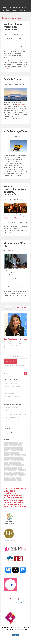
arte (17, 443)
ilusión (6, 462)
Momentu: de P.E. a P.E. (14, 244)
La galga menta (14, 417)
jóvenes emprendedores (17, 465)
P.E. (24, 163)
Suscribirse (10, 362)
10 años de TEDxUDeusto (11, 383)
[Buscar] (25, 373)
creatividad (14, 448)
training (18, 477)
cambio (11, 445)
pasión (20, 467)
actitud (6, 443)
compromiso (18, 445)
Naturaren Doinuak (9, 393)
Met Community (8, 467)
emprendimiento (9, 455)
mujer (15, 467)
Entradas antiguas (22, 307)
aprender (11, 443)
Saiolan (6, 285)
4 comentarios (17, 136)
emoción (7, 453)
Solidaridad (21, 472)
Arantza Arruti (10, 407)
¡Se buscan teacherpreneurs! (12, 386)
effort (12, 450)
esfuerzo (20, 458)
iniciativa (11, 462)
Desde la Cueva (12, 79)
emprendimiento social (20, 455)
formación (7, 460)
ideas (17, 460)
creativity (20, 448)
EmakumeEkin (19, 450)
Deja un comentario (19, 34)
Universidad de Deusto (10, 480)
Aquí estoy (23, 414)
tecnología (7, 477)
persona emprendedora (11, 472)
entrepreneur (8, 458)
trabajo (13, 477)
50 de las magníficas (15, 131)
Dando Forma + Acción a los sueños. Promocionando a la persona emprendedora (15, 7)
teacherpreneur (22, 475)
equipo (14, 458)
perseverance (13, 470)
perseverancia (21, 470)
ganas (12, 460)
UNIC (5, 390)
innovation (7, 465)
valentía (19, 480)
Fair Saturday (12, 41)
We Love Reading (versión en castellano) (14, 26)
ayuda (20, 443)
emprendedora (14, 453)
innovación (17, 462)
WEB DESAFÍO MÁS (9, 540)
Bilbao (6, 445)
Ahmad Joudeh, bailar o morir (12, 396)
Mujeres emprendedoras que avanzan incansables (15, 190)
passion (6, 470)
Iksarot (18, 407)
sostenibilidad (8, 475)
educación (7, 450)
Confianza (7, 448)
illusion (21, 460)
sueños (15, 475)
